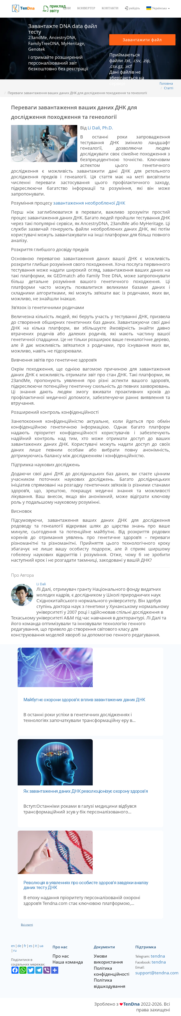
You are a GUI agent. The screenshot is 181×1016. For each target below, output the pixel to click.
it (36, 945)
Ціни (67, 8)
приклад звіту (58, 8)
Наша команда (68, 962)
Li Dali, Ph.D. (100, 128)
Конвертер (86, 8)
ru (15, 950)
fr (25, 945)
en (13, 945)
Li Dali (41, 584)
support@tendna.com (157, 972)
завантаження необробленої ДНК (89, 203)
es (30, 945)
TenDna (131, 1004)
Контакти (110, 8)
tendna (158, 956)
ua (41, 945)
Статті (168, 88)
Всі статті (27, 925)
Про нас (61, 956)
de (19, 945)
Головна (166, 83)
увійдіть (134, 8)
